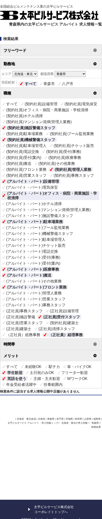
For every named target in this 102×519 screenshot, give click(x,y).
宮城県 (69, 419)
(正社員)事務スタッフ (24, 311)
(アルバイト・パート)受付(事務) (33, 257)
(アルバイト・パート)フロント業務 (37, 287)
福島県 (97, 419)
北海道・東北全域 (26, 419)
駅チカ (54, 367)
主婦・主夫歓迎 (46, 379)
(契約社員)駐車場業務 (24, 134)
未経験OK (33, 367)
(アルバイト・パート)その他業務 (34, 281)
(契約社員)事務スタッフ (74, 175)
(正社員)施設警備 (20, 317)
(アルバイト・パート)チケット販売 (35, 245)
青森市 (49, 84)
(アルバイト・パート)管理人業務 (34, 293)
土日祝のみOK (42, 373)
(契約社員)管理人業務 (73, 169)
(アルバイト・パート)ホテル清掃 (34, 204)
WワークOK (77, 379)
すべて (30, 84)
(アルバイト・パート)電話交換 (32, 251)
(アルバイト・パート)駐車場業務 (35, 222)
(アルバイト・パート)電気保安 (32, 187)
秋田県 (78, 419)
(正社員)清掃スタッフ (56, 329)
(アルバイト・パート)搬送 (29, 275)
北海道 (41, 419)
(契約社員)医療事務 (64, 158)
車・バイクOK (79, 367)
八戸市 (67, 84)
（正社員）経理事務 (66, 335)
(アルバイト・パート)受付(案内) (33, 263)
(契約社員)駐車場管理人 (26, 146)
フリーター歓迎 (74, 373)
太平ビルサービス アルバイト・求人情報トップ (33, 423)
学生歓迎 (15, 373)
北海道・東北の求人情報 (74, 423)
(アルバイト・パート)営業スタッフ (35, 299)
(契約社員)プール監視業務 (72, 134)
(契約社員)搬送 (18, 163)
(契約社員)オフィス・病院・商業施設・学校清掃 (47, 110)
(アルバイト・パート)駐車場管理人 (35, 239)
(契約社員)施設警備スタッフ (31, 128)
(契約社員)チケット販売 (74, 146)
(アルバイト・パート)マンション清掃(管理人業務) (48, 210)
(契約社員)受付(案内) (23, 158)
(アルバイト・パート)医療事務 (33, 269)
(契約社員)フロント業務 (26, 169)
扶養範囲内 (53, 385)
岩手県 (60, 419)
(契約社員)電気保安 (81, 104)
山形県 (87, 419)
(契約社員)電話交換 (22, 152)
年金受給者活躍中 (21, 385)
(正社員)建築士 (18, 329)
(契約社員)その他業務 (56, 163)
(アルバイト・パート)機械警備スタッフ (39, 234)
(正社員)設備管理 (64, 311)
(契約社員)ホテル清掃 (24, 116)
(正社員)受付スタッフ (61, 317)
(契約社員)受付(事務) (63, 152)
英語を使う (16, 379)
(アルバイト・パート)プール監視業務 (37, 228)
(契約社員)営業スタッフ (26, 175)
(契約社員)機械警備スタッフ (31, 140)
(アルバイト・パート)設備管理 (33, 181)
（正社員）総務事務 (23, 335)
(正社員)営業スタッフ (24, 323)
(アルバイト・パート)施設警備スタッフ (39, 216)
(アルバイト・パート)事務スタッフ (35, 305)
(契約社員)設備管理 (41, 104)
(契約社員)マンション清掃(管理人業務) (39, 122)
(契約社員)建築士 (64, 323)
